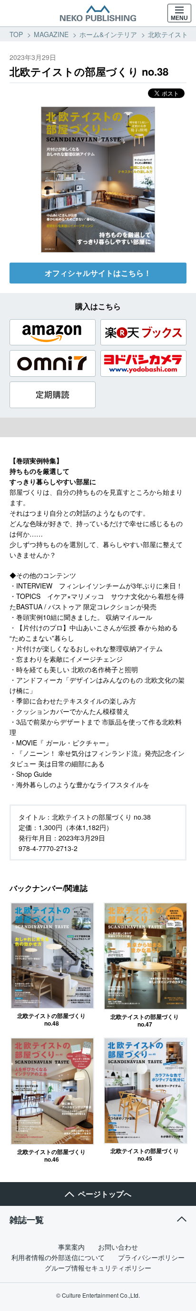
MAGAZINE (51, 34)
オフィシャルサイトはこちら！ (98, 272)
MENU (179, 18)
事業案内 (71, 1247)
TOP (16, 34)
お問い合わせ (118, 1247)
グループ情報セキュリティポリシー (98, 1267)
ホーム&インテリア (108, 34)
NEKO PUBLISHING (98, 13)
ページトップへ (104, 1193)
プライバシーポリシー (151, 1257)
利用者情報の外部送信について (58, 1257)
